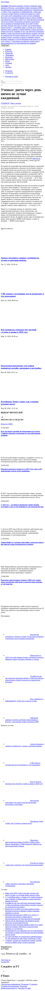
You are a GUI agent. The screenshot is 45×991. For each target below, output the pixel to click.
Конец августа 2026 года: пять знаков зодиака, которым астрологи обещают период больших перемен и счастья (22, 37)
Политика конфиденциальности (14, 987)
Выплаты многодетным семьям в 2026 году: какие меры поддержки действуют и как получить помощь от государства (21, 582)
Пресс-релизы (16, 103)
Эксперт (8, 67)
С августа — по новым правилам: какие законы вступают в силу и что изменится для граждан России (22, 506)
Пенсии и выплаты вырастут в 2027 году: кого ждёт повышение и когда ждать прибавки (20, 15)
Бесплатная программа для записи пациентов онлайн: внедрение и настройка (21, 367)
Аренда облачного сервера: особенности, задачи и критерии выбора (20, 259)
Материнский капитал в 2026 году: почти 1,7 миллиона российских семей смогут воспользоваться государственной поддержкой (22, 41)
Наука (7, 61)
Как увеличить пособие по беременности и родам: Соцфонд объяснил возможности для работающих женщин (20, 433)
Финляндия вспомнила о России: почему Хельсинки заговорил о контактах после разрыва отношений (22, 22)
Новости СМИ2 (7, 424)
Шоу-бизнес (9, 59)
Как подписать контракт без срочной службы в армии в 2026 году (18, 331)
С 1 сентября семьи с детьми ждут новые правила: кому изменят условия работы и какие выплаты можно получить (22, 29)
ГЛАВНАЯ (5, 103)
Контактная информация (11, 984)
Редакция (8, 71)
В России (8, 51)
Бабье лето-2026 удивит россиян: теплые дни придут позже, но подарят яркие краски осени (21, 25)
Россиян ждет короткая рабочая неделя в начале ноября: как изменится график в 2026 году (21, 19)
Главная (8, 49)
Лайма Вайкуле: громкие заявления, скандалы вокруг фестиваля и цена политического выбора (22, 543)
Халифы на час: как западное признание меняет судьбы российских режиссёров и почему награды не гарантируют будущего (22, 33)
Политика (9, 57)
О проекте (33, 984)
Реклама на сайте (11, 76)
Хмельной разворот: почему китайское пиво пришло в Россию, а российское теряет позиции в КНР (21, 7)
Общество (9, 53)
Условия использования (10, 986)
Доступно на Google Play (5, 961)
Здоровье (8, 63)
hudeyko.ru (36, 158)
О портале (9, 73)
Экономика (9, 55)
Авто (7, 65)
